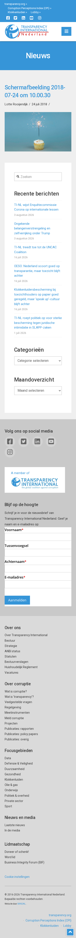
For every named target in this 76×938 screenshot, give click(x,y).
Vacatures (11, 672)
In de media (12, 830)
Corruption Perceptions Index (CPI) (28, 8)
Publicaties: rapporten (19, 728)
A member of (20, 473)
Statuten (10, 656)
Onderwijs (11, 790)
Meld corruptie (14, 718)
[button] (66, 31)
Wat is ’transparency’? (19, 696)
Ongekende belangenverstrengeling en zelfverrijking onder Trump (32, 228)
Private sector (14, 801)
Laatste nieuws (15, 825)
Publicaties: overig (17, 739)
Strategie (11, 646)
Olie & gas (11, 785)
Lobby (35, 12)
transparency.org (15, 4)
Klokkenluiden (16, 12)
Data (8, 758)
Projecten (11, 723)
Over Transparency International (26, 635)
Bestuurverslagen (16, 661)
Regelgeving (13, 707)
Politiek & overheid (17, 795)
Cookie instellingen (17, 876)
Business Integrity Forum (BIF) (24, 862)
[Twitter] (15, 17)
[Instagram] (39, 17)
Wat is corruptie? (16, 691)
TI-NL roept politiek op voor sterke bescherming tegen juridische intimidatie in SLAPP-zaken (38, 322)
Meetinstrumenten (17, 712)
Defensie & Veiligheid (19, 763)
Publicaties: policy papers (21, 734)
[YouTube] (31, 17)
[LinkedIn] (23, 17)
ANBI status (12, 651)
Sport (8, 806)
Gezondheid (13, 774)
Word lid (10, 857)
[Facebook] (8, 17)
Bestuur (10, 640)
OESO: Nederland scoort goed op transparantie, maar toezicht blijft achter (37, 271)
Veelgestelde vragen (18, 702)
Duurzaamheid (14, 769)
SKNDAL (22, 904)
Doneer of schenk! (17, 851)
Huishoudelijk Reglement (21, 667)
